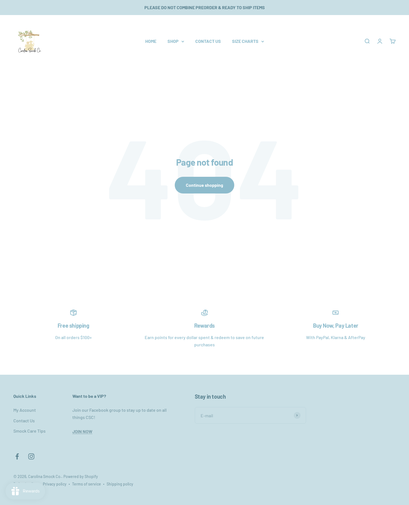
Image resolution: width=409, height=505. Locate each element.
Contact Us (24, 420)
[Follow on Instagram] (31, 456)
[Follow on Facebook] (17, 456)
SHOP (173, 41)
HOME (150, 41)
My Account (24, 410)
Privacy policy (54, 484)
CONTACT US (208, 41)
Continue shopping (204, 185)
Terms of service (86, 484)
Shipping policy (120, 484)
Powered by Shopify (80, 476)
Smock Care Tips (29, 430)
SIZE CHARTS (245, 41)
